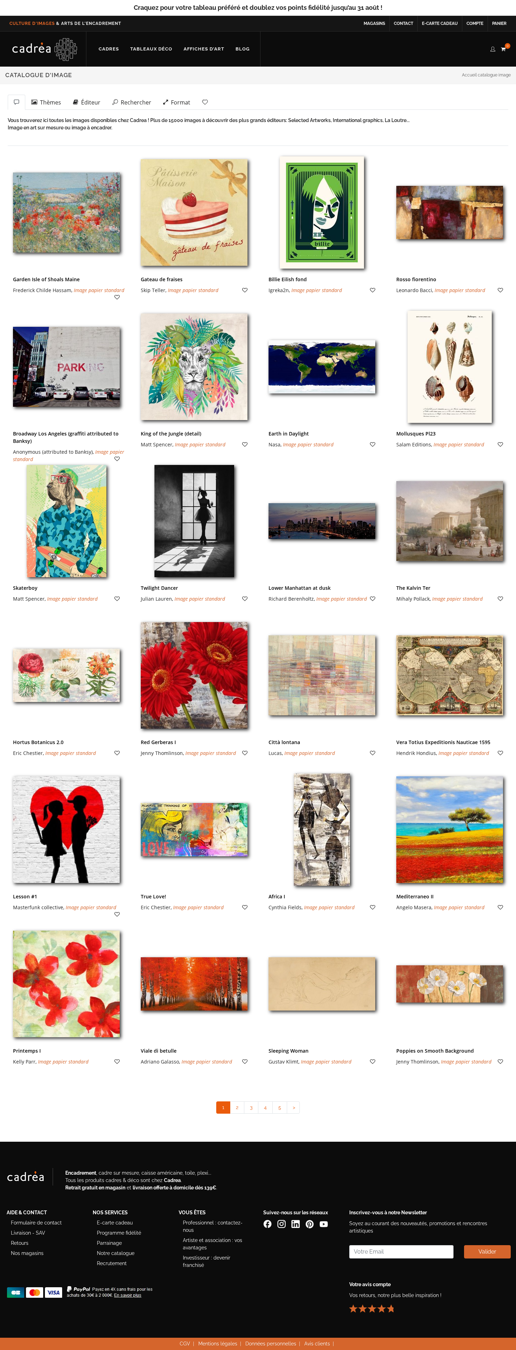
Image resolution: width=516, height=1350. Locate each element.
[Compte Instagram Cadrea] (282, 1224)
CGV (185, 1343)
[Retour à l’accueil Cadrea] (45, 49)
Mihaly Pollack (413, 598)
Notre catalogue (115, 1253)
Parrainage (109, 1243)
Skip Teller (153, 290)
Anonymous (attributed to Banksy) (53, 451)
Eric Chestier (28, 753)
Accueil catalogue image (486, 75)
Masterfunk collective (38, 907)
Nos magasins (27, 1253)
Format (179, 102)
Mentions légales (217, 1343)
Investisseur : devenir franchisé (206, 1261)
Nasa (274, 444)
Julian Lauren (156, 598)
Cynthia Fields (285, 907)
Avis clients (317, 1343)
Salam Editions (413, 444)
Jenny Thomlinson (162, 753)
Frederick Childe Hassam (42, 290)
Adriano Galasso (160, 1061)
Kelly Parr (24, 1061)
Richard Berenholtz (291, 598)
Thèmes (49, 102)
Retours (19, 1243)
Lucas (275, 753)
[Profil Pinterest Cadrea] (310, 1224)
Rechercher (134, 102)
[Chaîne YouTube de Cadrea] (323, 1224)
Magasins (374, 23)
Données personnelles (270, 1343)
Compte (475, 23)
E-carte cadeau (440, 23)
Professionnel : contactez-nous (213, 1226)
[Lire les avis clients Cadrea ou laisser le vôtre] (375, 1306)
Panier (499, 23)
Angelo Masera (413, 907)
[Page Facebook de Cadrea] (268, 1224)
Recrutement (112, 1263)
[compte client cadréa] (492, 48)
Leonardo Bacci (414, 290)
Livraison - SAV (28, 1233)
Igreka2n (279, 290)
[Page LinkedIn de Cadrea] (296, 1224)
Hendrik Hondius (416, 753)
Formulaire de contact (36, 1223)
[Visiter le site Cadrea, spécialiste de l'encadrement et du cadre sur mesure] (32, 1178)
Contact (403, 23)
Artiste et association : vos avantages (212, 1243)
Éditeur (89, 102)
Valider (487, 1251)
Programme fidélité (119, 1233)
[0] (503, 48)
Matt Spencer (156, 444)
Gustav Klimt (283, 1061)
